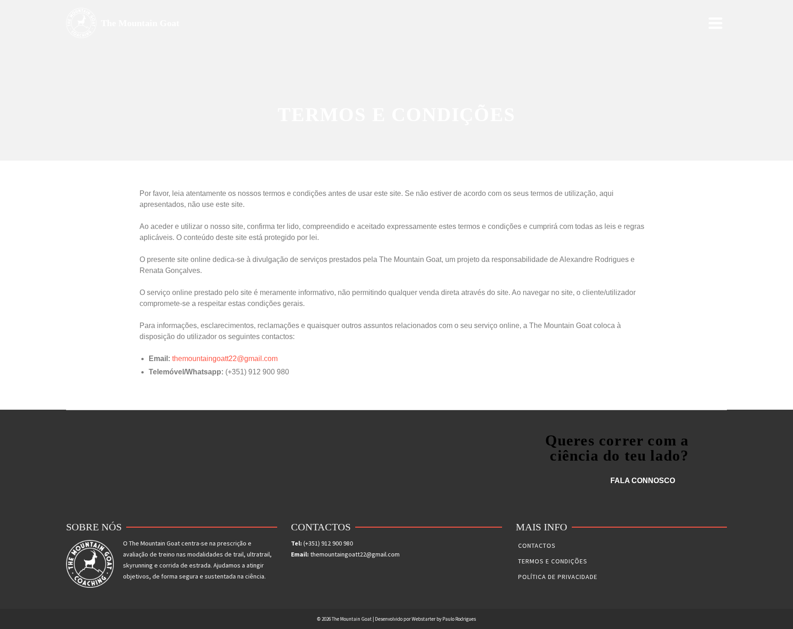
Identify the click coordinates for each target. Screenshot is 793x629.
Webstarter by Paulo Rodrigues (444, 619)
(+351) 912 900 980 (328, 543)
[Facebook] (295, 573)
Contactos (537, 545)
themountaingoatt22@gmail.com (225, 358)
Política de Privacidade (558, 577)
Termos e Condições (552, 561)
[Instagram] (309, 573)
